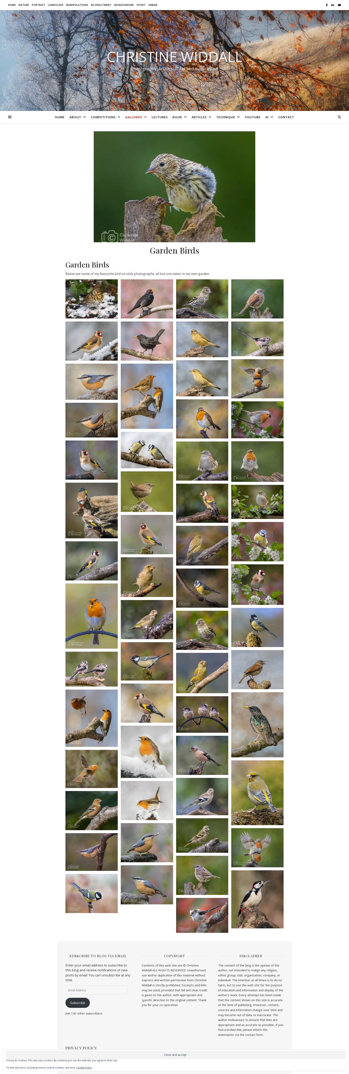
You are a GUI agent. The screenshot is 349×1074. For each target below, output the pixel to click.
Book (177, 117)
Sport (141, 5)
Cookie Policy (84, 1067)
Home (12, 5)
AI (267, 117)
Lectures (160, 117)
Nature (24, 5)
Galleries (133, 117)
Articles (199, 117)
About (75, 117)
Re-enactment (101, 5)
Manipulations (77, 5)
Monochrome (124, 5)
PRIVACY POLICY (81, 1048)
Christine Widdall (174, 56)
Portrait (38, 5)
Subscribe (77, 1003)
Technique (225, 117)
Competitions (103, 117)
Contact (286, 117)
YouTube (253, 117)
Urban (152, 5)
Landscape (55, 5)
